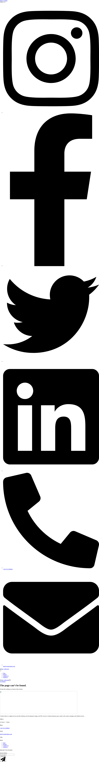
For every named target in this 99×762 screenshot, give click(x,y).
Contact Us (6, 676)
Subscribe (3, 756)
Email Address (3, 753)
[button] (49, 740)
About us (5, 677)
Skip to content (3, 0)
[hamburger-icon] (0, 670)
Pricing (5, 674)
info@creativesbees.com (6, 734)
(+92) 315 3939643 (5, 728)
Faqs (4, 673)
